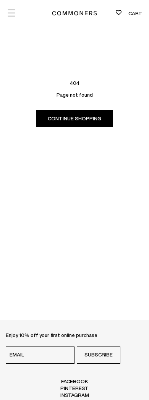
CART (135, 13)
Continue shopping (74, 118)
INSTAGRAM (74, 395)
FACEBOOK (74, 381)
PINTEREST (74, 388)
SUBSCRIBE (98, 354)
